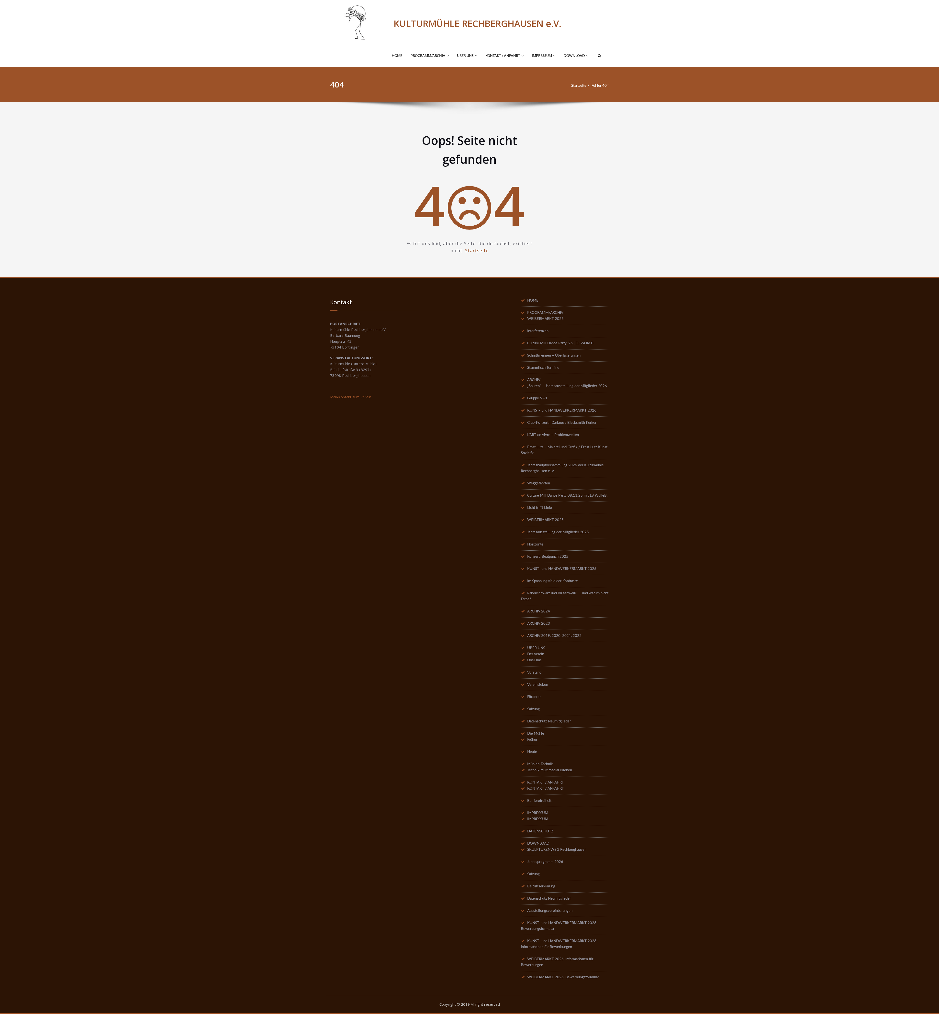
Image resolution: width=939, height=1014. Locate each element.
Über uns (534, 660)
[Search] (598, 56)
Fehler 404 (600, 85)
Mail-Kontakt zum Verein (350, 396)
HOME (397, 56)
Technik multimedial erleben (549, 770)
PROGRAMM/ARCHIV (428, 56)
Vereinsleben (537, 685)
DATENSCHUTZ (540, 831)
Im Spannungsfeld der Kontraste (552, 581)
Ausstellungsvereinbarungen (549, 911)
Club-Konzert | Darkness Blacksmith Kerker (561, 423)
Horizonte (535, 544)
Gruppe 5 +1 (537, 398)
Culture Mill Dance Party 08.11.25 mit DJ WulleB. (567, 495)
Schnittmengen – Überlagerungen (554, 355)
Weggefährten (538, 483)
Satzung (533, 709)
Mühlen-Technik (540, 764)
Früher (532, 739)
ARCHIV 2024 (538, 611)
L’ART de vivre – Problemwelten (553, 435)
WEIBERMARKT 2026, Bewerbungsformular (563, 977)
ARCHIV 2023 (538, 623)
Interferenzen (537, 331)
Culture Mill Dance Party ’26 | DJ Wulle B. (560, 343)
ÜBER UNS (465, 56)
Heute (532, 752)
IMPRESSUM (542, 56)
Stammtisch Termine (543, 368)
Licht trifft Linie (539, 508)
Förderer (534, 697)
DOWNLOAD (574, 56)
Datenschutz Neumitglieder (549, 721)
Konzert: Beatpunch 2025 (547, 556)
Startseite (578, 85)
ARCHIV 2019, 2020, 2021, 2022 (554, 636)
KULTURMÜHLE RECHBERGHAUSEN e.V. (477, 23)
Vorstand (534, 672)
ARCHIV (533, 380)
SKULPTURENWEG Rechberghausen (556, 849)
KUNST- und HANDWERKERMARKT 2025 (561, 569)
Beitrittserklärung (541, 886)
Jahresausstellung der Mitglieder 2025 (558, 532)
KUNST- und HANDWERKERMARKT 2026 (561, 410)
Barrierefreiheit (539, 801)
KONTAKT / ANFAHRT (502, 56)
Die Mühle (535, 733)
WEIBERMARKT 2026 (545, 319)
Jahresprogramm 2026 (545, 862)
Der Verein (535, 654)
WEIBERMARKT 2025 (545, 520)
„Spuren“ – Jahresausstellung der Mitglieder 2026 (567, 386)
